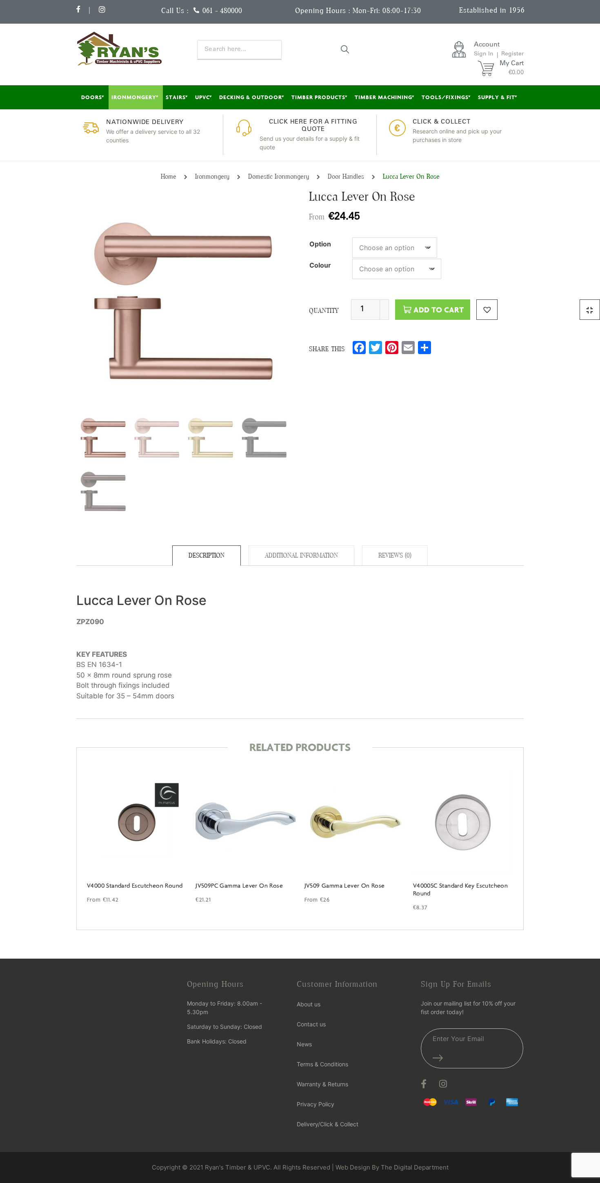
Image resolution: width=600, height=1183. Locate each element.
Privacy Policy (315, 1104)
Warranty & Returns (322, 1084)
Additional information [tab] (301, 555)
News (304, 1044)
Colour (320, 265)
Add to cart (438, 310)
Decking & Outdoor (250, 97)
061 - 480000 (222, 10)
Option (320, 244)
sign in (483, 54)
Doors (91, 97)
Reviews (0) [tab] (394, 555)
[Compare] (590, 309)
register (512, 54)
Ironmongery (133, 97)
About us (308, 1004)
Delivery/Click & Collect (327, 1124)
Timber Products (318, 97)
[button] (487, 309)
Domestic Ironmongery (278, 176)
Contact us (311, 1024)
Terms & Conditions (322, 1064)
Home (168, 176)
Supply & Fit (496, 97)
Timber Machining (383, 97)
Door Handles (346, 176)
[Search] (345, 49)
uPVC (202, 97)
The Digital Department (415, 1167)
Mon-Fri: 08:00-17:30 (387, 10)
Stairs (176, 97)
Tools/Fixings (445, 97)
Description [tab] (206, 555)
